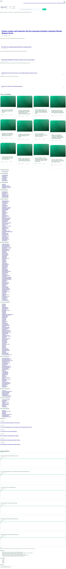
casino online (4, 261)
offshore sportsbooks (5, 171)
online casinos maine (5, 269)
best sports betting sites (5, 249)
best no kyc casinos (5, 364)
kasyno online (4, 226)
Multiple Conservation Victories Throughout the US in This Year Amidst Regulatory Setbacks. (14, 554)
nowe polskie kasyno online (6, 208)
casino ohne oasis (4, 348)
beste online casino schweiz (6, 399)
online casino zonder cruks (6, 246)
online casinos (4, 176)
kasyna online (4, 235)
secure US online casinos (5, 415)
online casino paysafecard (5, 296)
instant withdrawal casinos (6, 291)
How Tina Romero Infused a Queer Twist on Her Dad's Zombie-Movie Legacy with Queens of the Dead (15, 555)
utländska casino (4, 251)
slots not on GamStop (5, 339)
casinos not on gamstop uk (6, 359)
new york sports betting (5, 234)
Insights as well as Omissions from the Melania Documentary (12, 86)
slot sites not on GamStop (5, 331)
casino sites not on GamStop (6, 338)
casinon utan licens (4, 321)
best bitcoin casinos (5, 386)
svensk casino (4, 318)
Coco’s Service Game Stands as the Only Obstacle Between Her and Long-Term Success (13, 556)
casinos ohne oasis (4, 263)
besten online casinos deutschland (7, 414)
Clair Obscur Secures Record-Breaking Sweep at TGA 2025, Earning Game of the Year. (7, 134)
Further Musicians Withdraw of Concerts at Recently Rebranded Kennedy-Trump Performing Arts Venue (41, 111)
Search (44, 9)
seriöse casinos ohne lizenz (6, 377)
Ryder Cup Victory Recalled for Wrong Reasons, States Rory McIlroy (7, 111)
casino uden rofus (4, 212)
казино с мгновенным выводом (7, 354)
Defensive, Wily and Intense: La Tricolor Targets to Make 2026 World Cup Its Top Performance (24, 159)
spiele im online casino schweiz (6, 416)
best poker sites (4, 336)
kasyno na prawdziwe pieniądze (6, 222)
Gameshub (3, 375)
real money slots (4, 290)
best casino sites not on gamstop (6, 358)
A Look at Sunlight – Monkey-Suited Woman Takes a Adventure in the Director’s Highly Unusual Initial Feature (41, 160)
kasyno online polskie (5, 205)
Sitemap (10, 567)
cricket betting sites (5, 213)
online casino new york (5, 216)
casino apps (3, 303)
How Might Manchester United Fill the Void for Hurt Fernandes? (10, 444)
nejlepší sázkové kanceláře (6, 350)
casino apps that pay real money (6, 277)
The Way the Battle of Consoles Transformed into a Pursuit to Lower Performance (7, 158)
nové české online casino (5, 324)
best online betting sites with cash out (7, 360)
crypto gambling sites (5, 372)
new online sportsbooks (5, 404)
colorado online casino (5, 307)
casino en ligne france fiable (6, 244)
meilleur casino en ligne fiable (6, 330)
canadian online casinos (5, 300)
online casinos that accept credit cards (7, 231)
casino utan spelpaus (5, 220)
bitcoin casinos (4, 379)
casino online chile (4, 237)
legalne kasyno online (5, 193)
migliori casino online (5, 333)
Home (2, 6)
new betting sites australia (5, 383)
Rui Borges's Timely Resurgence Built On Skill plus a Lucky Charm (24, 135)
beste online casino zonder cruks (6, 247)
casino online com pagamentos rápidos (7, 314)
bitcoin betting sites (5, 284)
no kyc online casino (5, 371)
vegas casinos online (5, 203)
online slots (3, 306)
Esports (14, 6)
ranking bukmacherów (5, 227)
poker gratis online (4, 254)
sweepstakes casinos (5, 274)
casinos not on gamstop (5, 349)
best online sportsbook (5, 215)
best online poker (4, 341)
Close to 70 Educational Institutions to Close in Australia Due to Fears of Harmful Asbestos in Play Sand (15, 471)
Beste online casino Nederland (6, 271)
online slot (3, 378)
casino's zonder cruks (5, 286)
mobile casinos (4, 268)
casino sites (3, 410)
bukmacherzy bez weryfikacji (6, 186)
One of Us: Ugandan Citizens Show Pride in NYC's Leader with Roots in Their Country (58, 160)
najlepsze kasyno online (5, 185)
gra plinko (3, 225)
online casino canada (5, 353)
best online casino (4, 400)
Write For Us (1, 567)
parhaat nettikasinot (5, 175)
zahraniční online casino (5, 282)
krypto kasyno (4, 206)
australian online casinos (5, 294)
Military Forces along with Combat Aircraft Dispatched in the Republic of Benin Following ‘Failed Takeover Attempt (57, 137)
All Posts (6, 6)
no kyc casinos (4, 365)
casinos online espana (5, 253)
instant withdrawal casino (5, 201)
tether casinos (4, 304)
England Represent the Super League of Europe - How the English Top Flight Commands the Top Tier (19, 72)
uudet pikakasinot (4, 239)
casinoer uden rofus (5, 180)
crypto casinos (4, 262)
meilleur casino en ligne (5, 245)
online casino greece (5, 177)
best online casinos (4, 252)
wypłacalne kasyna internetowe (6, 207)
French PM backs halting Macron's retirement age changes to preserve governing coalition (17, 59)
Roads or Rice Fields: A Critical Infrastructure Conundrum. (9, 435)
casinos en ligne (4, 329)
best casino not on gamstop (6, 361)
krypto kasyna (4, 188)
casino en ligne (4, 309)
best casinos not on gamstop (6, 362)
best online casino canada (5, 327)
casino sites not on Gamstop (6, 230)
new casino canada (4, 299)
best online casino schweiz (6, 395)
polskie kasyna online (5, 195)
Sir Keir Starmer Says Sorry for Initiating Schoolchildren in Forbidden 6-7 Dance (12, 553)
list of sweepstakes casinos (6, 275)
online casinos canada (5, 328)
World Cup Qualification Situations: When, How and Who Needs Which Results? (41, 135)
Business (10, 6)
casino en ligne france (5, 287)
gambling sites (4, 412)
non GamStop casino (5, 368)
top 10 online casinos (5, 196)
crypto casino (4, 390)
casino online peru (4, 240)
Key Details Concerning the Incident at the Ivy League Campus (10, 422)
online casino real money (5, 325)
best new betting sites (5, 308)
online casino (4, 184)
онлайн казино (4, 178)
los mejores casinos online (6, 218)
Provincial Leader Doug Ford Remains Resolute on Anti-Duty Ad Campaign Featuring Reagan (58, 111)
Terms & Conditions (6, 567)
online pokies (4, 312)
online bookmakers (5, 394)
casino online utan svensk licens (6, 367)
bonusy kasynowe (4, 191)
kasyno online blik (4, 192)
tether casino (4, 273)
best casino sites (4, 280)
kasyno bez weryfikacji (5, 194)
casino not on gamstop (5, 255)
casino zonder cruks (5, 323)
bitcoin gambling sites (5, 272)
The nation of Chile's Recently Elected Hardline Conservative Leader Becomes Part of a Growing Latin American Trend (24, 112)
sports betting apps (4, 202)
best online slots (4, 276)
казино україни (4, 179)
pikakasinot (3, 211)
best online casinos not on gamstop (7, 391)
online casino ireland (5, 332)
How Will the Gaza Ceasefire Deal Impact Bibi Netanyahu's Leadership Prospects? (16, 46)
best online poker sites (5, 200)
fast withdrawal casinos (5, 289)
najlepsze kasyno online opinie (6, 187)
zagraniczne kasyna (5, 224)
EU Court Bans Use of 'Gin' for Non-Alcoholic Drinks (8, 431)
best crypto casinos (4, 384)
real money (3, 402)
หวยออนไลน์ (4, 204)
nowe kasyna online (5, 363)
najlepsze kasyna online (5, 236)
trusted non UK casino (5, 197)
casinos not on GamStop (5, 288)
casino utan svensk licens (5, 369)
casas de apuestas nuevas (5, 258)
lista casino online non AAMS (6, 248)
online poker (4, 232)
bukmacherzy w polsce (5, 228)
